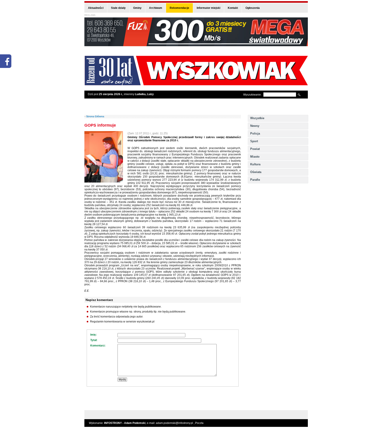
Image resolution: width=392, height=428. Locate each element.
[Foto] (103, 181)
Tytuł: (93, 340)
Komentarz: (97, 345)
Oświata (255, 172)
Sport (254, 141)
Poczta (199, 423)
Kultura (255, 164)
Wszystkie (257, 118)
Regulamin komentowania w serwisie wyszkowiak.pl (122, 321)
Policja (255, 133)
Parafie (255, 179)
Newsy (254, 125)
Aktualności (95, 8)
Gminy (137, 8)
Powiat (255, 149)
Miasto (255, 156)
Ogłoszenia (252, 8)
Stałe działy (118, 8)
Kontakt (233, 8)
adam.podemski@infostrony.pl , (175, 423)
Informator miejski (208, 8)
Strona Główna (95, 116)
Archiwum (155, 8)
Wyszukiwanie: (252, 94)
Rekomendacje (179, 8)
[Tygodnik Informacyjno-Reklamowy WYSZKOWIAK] (196, 84)
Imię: (93, 334)
